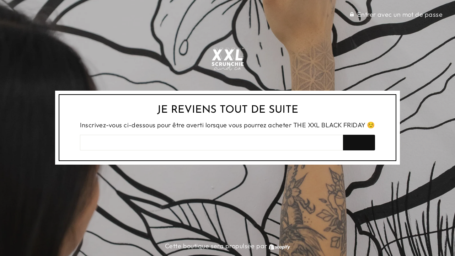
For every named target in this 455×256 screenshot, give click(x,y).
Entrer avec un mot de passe (400, 14)
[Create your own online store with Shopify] (279, 246)
